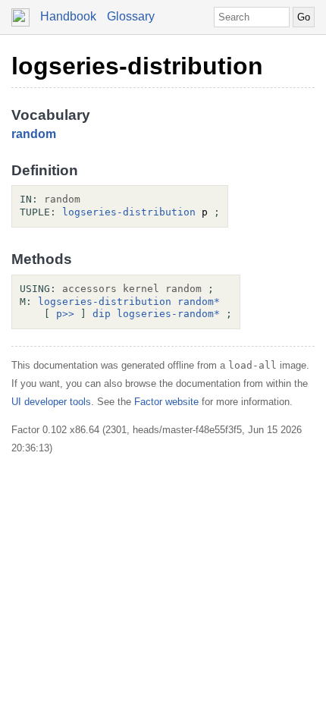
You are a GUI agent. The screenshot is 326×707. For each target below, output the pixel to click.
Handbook (68, 16)
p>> (65, 313)
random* (198, 301)
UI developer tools (51, 401)
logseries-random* (168, 313)
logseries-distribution (137, 66)
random (33, 133)
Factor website (166, 401)
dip (101, 313)
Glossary (131, 16)
